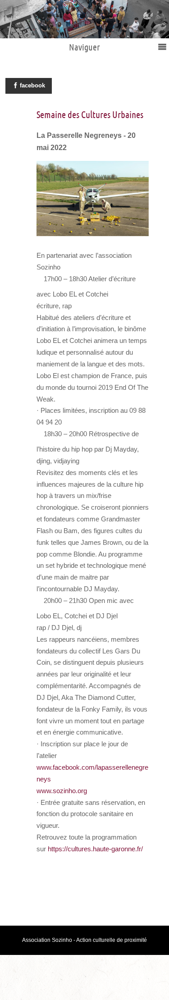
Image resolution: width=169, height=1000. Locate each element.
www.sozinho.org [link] (62, 791)
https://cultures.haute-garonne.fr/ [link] (95, 849)
